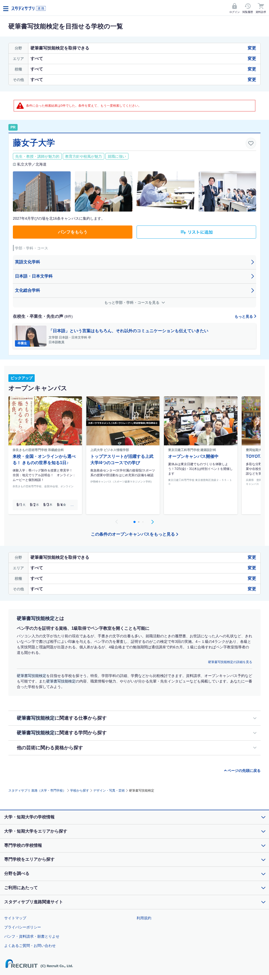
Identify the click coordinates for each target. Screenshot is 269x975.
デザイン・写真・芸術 (109, 790)
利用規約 (144, 918)
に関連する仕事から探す (62, 718)
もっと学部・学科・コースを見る (132, 302)
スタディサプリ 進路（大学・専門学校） (37, 790)
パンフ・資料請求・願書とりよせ (31, 936)
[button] (152, 522)
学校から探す (79, 790)
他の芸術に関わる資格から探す (50, 747)
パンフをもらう (72, 232)
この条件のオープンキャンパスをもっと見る (133, 534)
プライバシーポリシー (22, 927)
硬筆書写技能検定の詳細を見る (230, 662)
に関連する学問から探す (62, 732)
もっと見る (244, 316)
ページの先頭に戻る (244, 770)
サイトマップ (15, 918)
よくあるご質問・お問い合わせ (30, 945)
